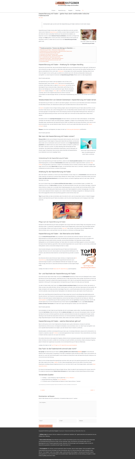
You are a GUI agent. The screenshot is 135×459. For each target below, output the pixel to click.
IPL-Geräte (55, 332)
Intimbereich (61, 71)
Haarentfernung (61, 10)
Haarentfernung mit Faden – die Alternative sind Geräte (51, 55)
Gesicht (41, 107)
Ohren (54, 90)
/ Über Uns (82, 430)
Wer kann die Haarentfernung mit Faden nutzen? (50, 52)
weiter (92, 390)
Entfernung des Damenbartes (73, 129)
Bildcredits (78, 430)
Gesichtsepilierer (42, 299)
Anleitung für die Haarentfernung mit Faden (49, 54)
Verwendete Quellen (44, 61)
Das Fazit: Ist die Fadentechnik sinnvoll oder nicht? (50, 59)
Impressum (61, 430)
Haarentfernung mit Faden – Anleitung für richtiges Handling (52, 49)
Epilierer (56, 362)
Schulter (43, 90)
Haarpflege (77, 10)
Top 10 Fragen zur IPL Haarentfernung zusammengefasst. (64, 345)
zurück (42, 390)
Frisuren (53, 10)
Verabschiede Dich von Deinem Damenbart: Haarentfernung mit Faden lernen (56, 51)
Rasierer (56, 83)
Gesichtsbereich (62, 85)
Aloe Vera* (64, 228)
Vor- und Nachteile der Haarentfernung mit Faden (50, 57)
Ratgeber (70, 10)
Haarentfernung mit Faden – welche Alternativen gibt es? (51, 58)
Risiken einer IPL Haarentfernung (60, 268)
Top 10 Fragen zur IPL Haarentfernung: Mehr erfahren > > (88, 267)
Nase (60, 90)
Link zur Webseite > (70, 377)
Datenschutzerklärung (70, 430)
